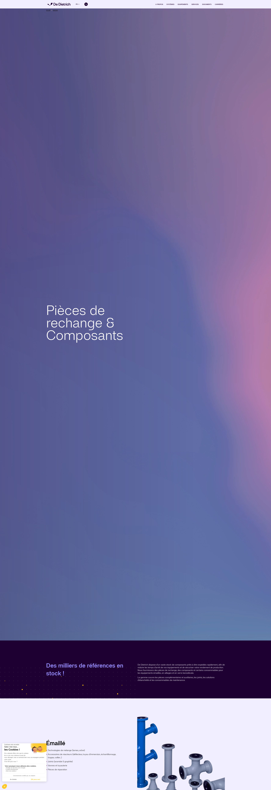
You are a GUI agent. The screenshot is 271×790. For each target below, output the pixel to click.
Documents (207, 4)
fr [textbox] (77, 4)
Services (195, 4)
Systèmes (170, 4)
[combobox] (78, 4)
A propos (159, 4)
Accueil (48, 10)
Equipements (183, 4)
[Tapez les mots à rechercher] (86, 4)
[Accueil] (59, 4)
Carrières (219, 4)
